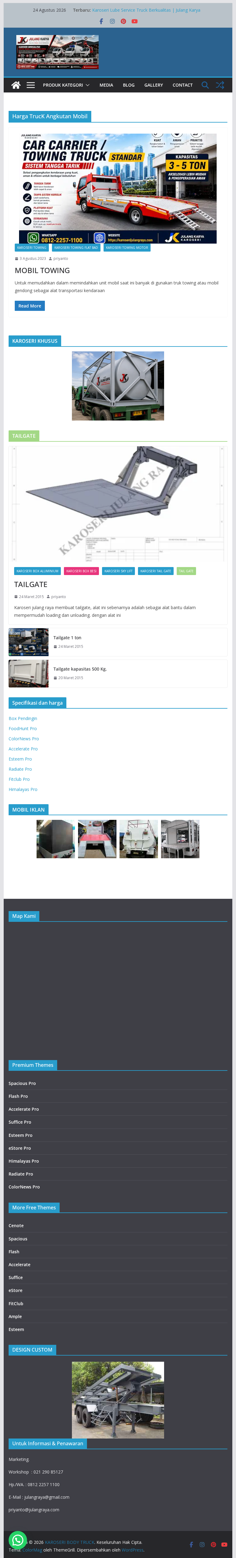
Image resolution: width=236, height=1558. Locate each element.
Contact (183, 85)
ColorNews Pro (24, 739)
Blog (129, 85)
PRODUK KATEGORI (63, 85)
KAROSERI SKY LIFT (118, 571)
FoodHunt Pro (23, 728)
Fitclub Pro (19, 779)
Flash (14, 1252)
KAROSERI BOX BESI (81, 571)
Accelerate (19, 1264)
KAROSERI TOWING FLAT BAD (76, 247)
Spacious (18, 1239)
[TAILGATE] (118, 504)
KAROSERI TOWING (31, 247)
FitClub (16, 1303)
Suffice (16, 1277)
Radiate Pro (20, 769)
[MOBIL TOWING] (118, 189)
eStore (15, 1290)
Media (106, 85)
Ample (15, 1316)
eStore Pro (20, 1148)
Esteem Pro (20, 759)
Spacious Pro (22, 1083)
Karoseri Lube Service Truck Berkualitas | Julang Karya (146, 10)
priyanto (60, 258)
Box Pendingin (23, 718)
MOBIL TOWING (42, 270)
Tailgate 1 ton (67, 637)
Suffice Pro (20, 1122)
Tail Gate (186, 571)
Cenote (16, 1225)
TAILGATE (30, 584)
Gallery (153, 85)
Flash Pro (18, 1096)
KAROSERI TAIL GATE (155, 571)
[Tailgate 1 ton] (29, 642)
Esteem (16, 1329)
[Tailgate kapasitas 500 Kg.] (29, 673)
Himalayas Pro (23, 789)
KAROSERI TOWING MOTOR (127, 247)
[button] (86, 85)
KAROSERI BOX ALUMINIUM (37, 571)
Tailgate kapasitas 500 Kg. (80, 669)
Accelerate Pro (23, 749)
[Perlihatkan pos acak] (220, 85)
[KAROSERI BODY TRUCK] (16, 85)
